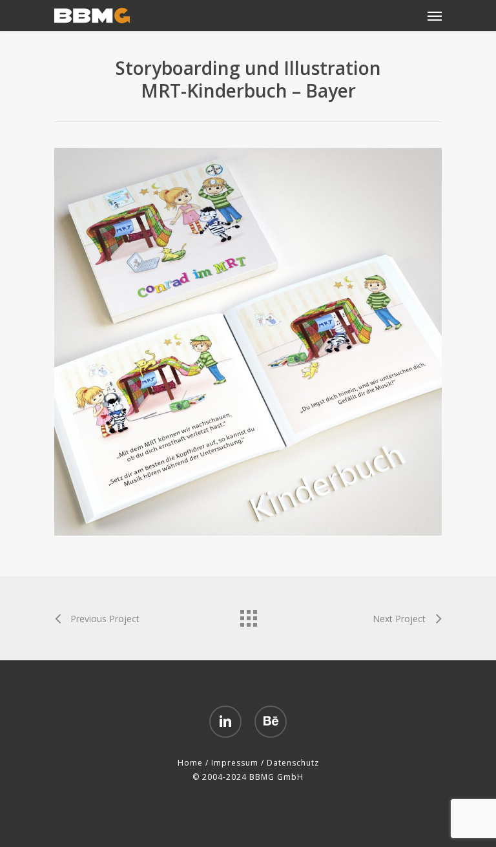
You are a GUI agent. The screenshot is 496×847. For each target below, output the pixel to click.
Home (190, 762)
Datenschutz (293, 762)
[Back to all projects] (248, 615)
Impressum (234, 762)
